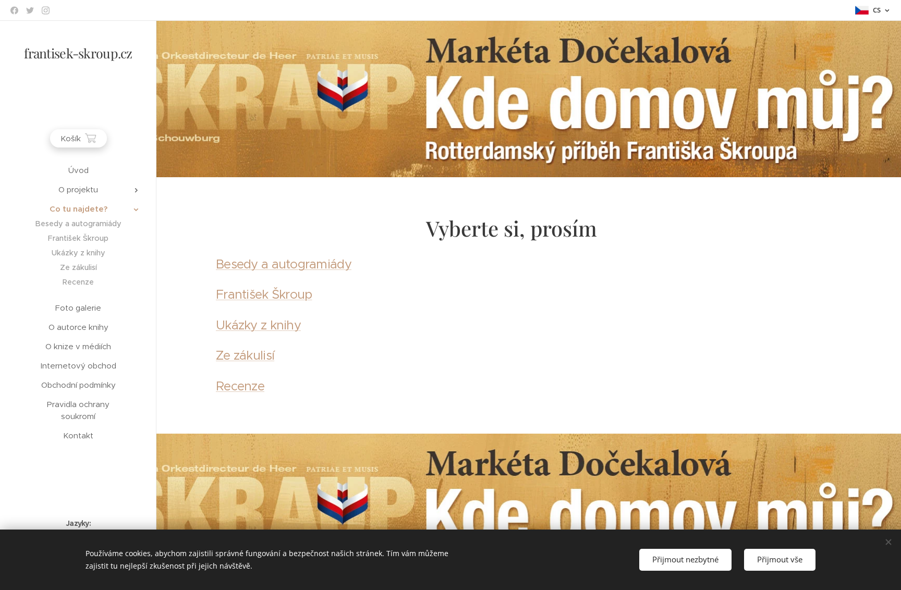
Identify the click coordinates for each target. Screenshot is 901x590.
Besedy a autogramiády (283, 264)
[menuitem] (78, 170)
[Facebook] (14, 10)
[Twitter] (29, 10)
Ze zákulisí (245, 355)
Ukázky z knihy (258, 325)
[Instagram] (45, 10)
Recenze (240, 386)
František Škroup (264, 294)
